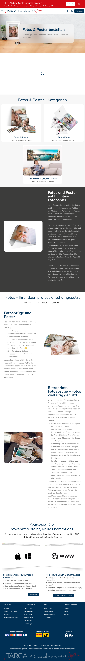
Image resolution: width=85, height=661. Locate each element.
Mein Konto (48, 608)
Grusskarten (28, 621)
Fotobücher (28, 608)
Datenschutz (44, 646)
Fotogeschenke (29, 618)
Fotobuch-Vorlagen (10, 611)
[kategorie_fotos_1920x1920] (21, 120)
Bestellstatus (48, 611)
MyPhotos (47, 618)
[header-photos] (68, 11)
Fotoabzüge (28, 624)
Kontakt (6, 608)
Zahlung (66, 608)
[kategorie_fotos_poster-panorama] (42, 161)
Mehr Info (70, 4)
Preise (66, 611)
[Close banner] (79, 4)
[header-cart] (72, 11)
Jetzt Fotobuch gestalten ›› (64, 595)
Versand (66, 614)
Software (7, 614)
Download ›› (33, 595)
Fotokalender (28, 611)
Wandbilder (28, 614)
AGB (35, 646)
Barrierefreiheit (56, 646)
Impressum (28, 646)
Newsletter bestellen (11, 618)
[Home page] (23, 11)
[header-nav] (2, 11)
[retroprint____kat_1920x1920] (64, 120)
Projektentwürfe (49, 614)
